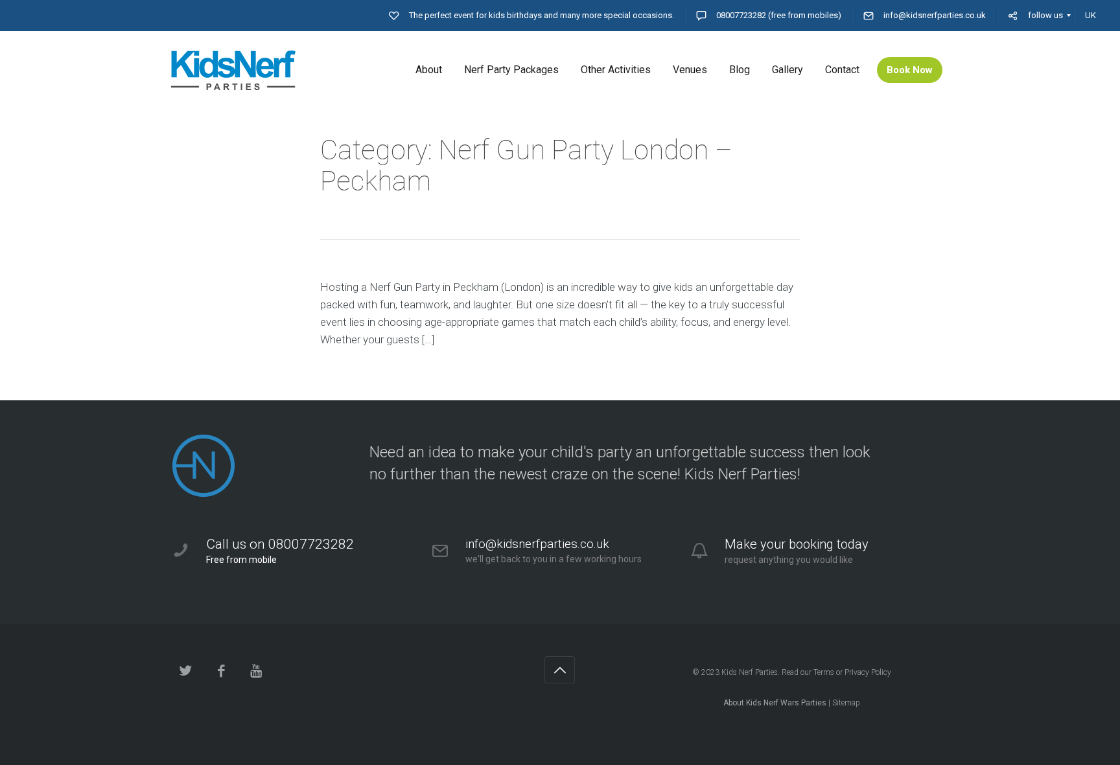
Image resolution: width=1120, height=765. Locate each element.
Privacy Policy (868, 672)
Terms (823, 672)
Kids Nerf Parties (749, 672)
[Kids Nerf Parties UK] (252, 70)
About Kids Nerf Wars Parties (774, 702)
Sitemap (846, 702)
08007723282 (741, 15)
